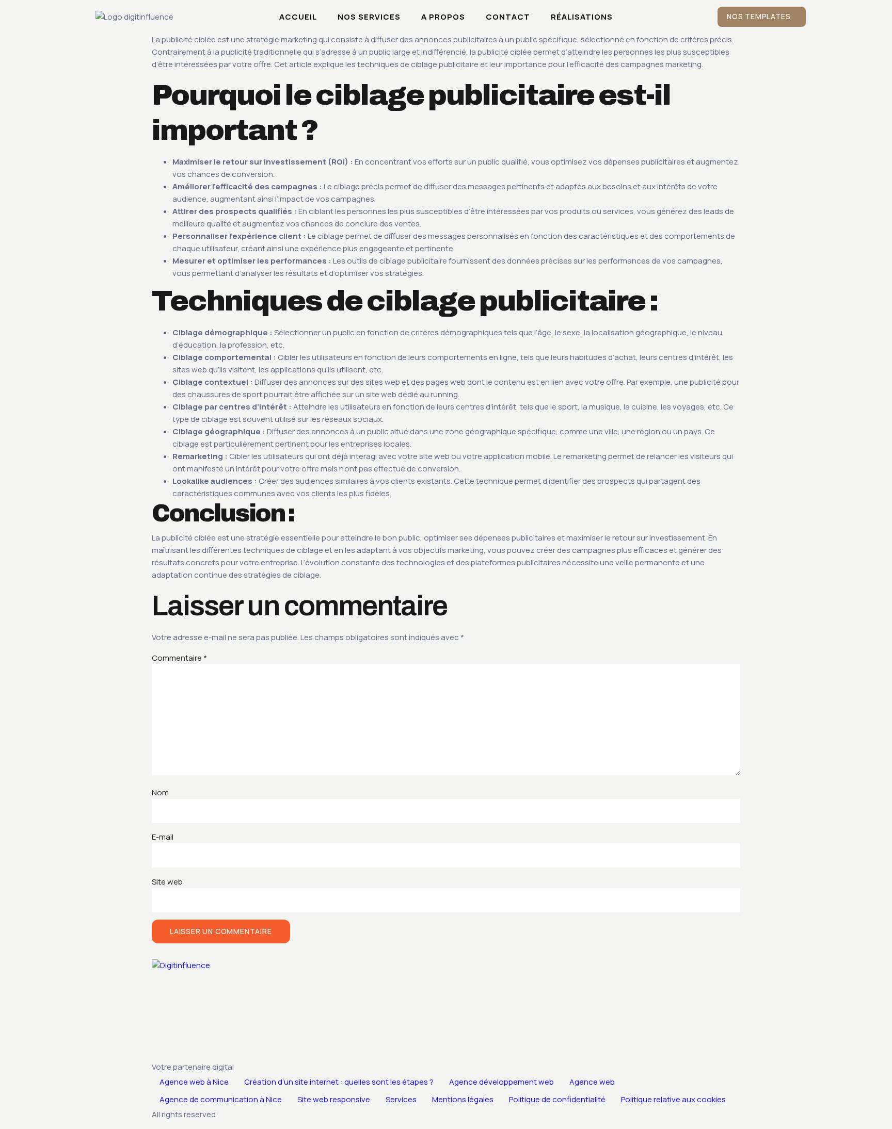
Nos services (369, 16)
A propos (443, 16)
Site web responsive (333, 1099)
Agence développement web (501, 1081)
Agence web (592, 1081)
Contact (508, 16)
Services (401, 1099)
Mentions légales (462, 1099)
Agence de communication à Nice (221, 1099)
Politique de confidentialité (557, 1099)
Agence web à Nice (194, 1081)
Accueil (298, 16)
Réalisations (582, 16)
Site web (167, 881)
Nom (160, 792)
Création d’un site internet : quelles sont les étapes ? (339, 1081)
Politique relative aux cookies (673, 1099)
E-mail (162, 836)
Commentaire (179, 657)
